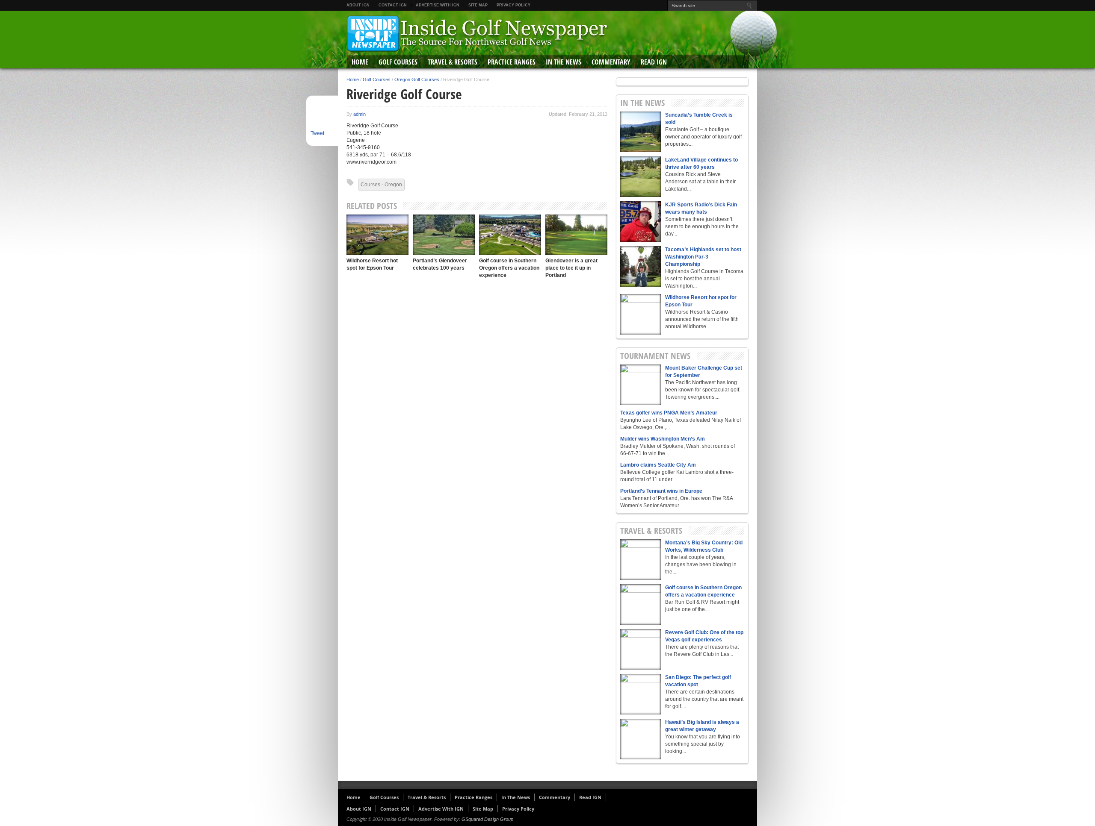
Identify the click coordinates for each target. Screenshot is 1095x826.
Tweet (317, 133)
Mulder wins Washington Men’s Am (662, 439)
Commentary (611, 62)
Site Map (478, 5)
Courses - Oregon (381, 185)
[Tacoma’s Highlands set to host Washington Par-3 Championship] (640, 266)
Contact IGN (393, 5)
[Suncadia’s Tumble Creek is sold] (640, 132)
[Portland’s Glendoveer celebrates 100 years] (444, 235)
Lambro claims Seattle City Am (658, 465)
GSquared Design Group (487, 819)
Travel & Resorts (452, 62)
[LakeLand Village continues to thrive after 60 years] (640, 176)
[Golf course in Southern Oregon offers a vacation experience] (510, 235)
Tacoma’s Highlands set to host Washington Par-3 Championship (703, 257)
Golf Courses (398, 62)
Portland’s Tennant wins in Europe (661, 491)
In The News (563, 62)
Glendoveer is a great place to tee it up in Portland (571, 268)
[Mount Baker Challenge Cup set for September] (640, 384)
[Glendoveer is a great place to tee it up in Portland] (576, 235)
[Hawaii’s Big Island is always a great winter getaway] (640, 739)
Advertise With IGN (437, 5)
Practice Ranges (512, 62)
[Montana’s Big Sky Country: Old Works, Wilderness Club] (640, 559)
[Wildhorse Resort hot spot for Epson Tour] (377, 235)
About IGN (358, 5)
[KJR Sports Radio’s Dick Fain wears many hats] (640, 221)
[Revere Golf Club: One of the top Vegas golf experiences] (640, 649)
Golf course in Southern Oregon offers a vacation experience (509, 268)
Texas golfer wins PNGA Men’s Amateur (668, 413)
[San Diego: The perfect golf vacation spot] (640, 694)
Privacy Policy (513, 5)
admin (359, 114)
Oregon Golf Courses (416, 79)
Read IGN (654, 62)
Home (360, 62)
